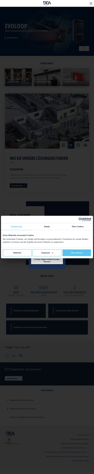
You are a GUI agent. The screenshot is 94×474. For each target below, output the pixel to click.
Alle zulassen (76, 253)
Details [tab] (47, 226)
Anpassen (45, 253)
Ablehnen (17, 253)
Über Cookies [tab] (78, 226)
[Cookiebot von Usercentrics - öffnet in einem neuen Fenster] (80, 219)
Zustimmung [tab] (16, 226)
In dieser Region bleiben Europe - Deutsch (47, 260)
